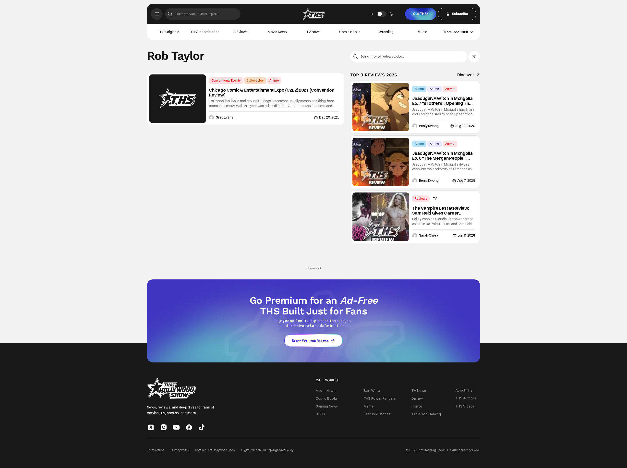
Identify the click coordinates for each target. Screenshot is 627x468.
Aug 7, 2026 (466, 180)
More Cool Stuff (456, 32)
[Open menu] (157, 14)
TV (435, 198)
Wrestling (386, 32)
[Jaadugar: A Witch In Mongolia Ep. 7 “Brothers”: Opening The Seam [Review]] (380, 107)
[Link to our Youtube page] (176, 427)
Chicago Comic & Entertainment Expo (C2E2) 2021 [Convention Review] (271, 92)
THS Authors (466, 398)
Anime (274, 80)
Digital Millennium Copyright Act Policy (267, 450)
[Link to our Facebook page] (189, 427)
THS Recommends (204, 32)
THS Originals (168, 32)
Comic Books (350, 32)
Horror (416, 406)
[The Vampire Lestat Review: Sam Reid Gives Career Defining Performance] (380, 216)
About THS (464, 390)
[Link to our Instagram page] (164, 427)
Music (422, 32)
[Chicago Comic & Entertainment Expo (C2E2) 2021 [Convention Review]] (177, 98)
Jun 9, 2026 (466, 235)
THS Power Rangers (380, 398)
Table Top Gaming (426, 414)
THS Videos (465, 406)
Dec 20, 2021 (329, 117)
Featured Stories (377, 414)
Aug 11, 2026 (465, 126)
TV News (313, 32)
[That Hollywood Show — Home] (313, 14)
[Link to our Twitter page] (151, 427)
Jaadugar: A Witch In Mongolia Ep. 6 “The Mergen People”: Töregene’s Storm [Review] (442, 156)
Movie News (277, 32)
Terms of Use (156, 450)
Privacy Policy (179, 450)
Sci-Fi (320, 414)
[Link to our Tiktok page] (202, 427)
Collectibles (255, 80)
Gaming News (327, 406)
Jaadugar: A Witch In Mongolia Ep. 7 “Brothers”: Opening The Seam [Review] (442, 101)
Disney (417, 398)
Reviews (241, 32)
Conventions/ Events (226, 80)
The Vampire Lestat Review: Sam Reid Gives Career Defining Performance (440, 211)
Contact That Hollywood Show (215, 450)
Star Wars (372, 390)
